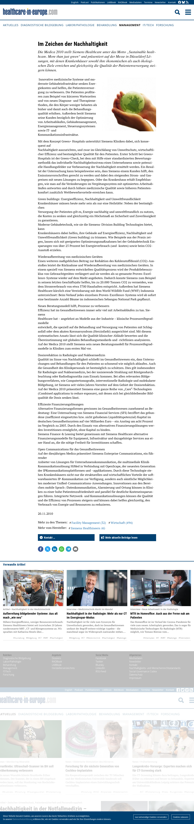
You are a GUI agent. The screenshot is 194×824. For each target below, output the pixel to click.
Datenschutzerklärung (23, 819)
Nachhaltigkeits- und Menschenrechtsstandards (154, 668)
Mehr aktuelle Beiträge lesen (120, 537)
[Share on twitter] (47, 549)
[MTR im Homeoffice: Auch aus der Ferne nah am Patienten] (160, 588)
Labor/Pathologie (80, 25)
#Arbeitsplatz (148, 638)
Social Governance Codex (143, 671)
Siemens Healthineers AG (88, 528)
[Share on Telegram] (68, 549)
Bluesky (100, 665)
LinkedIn (100, 668)
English (75, 2)
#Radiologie (121, 638)
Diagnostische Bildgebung (42, 25)
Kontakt (172, 2)
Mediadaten (135, 2)
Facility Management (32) (89, 523)
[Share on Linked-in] (54, 549)
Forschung (165, 25)
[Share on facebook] (40, 549)
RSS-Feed (101, 671)
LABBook (111, 2)
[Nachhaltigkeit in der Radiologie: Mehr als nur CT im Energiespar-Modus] (97, 588)
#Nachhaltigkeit (56, 638)
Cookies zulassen (180, 817)
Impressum (135, 678)
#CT (40, 638)
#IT (157, 638)
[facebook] (179, 2)
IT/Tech (148, 25)
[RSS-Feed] (187, 2)
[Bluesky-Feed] (183, 2)
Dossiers (56, 658)
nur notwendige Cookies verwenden (151, 817)
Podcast (85, 2)
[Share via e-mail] (75, 549)
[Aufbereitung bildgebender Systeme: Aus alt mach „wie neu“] (33, 588)
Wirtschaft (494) (122, 523)
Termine (148, 2)
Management (129, 25)
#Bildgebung (31, 638)
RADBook (122, 2)
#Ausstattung (18, 638)
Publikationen (98, 2)
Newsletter (160, 2)
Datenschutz (135, 674)
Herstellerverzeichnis (63, 668)
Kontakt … (49, 537)
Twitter (99, 661)
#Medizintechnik (93, 638)
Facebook (101, 658)
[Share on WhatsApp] (61, 549)
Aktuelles (10, 25)
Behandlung (107, 25)
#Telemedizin (184, 638)
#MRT (45, 638)
